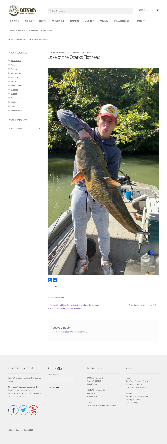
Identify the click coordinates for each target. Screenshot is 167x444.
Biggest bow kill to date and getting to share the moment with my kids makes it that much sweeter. (73, 306)
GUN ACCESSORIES (122, 21)
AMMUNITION (58, 21)
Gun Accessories (17, 98)
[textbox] (24, 128)
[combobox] (24, 128)
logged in (67, 332)
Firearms (14, 90)
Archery (14, 69)
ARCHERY (89, 21)
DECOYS (42, 21)
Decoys (14, 81)
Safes (13, 106)
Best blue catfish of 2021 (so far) (142, 305)
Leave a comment (86, 52)
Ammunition (16, 61)
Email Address (54, 374)
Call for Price (16, 73)
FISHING (28, 21)
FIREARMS (74, 21)
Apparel (14, 65)
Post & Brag (21, 39)
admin (75, 52)
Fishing (14, 94)
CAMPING (33, 30)
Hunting (14, 102)
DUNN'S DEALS (16, 30)
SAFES (139, 21)
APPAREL (104, 21)
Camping (14, 77)
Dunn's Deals (16, 85)
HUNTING (14, 21)
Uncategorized (16, 110)
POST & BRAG (47, 30)
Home (13, 39)
